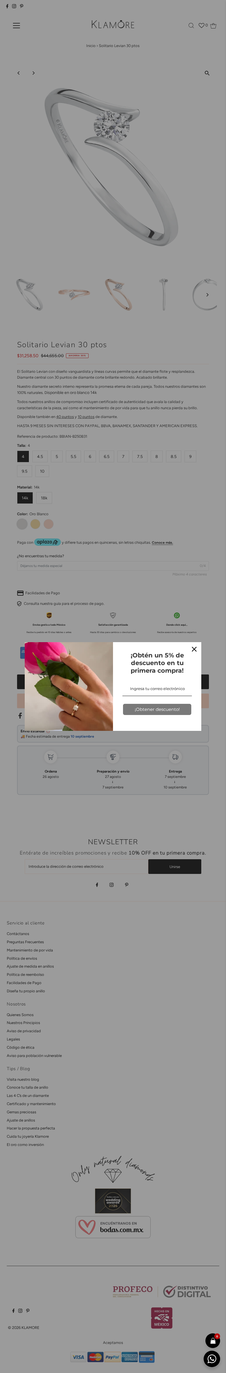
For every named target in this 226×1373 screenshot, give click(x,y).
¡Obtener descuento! (157, 709)
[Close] (194, 649)
